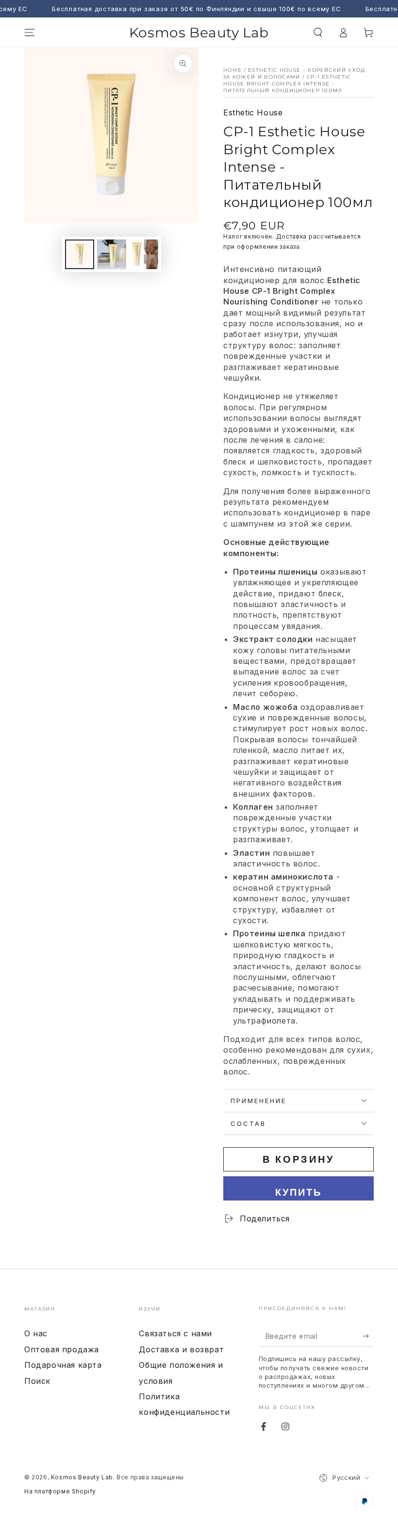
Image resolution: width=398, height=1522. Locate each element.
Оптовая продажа (61, 1349)
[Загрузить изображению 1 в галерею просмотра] (79, 254)
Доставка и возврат (181, 1349)
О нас (36, 1333)
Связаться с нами (175, 1333)
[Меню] (29, 32)
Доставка (291, 236)
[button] (318, 32)
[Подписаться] (368, 1335)
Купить (298, 1192)
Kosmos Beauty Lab (82, 1477)
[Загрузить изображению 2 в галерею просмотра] (111, 254)
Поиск (37, 1381)
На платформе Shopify (60, 1491)
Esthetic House (252, 112)
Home (232, 70)
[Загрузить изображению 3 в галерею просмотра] (143, 254)
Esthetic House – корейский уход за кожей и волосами (294, 73)
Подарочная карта (63, 1365)
